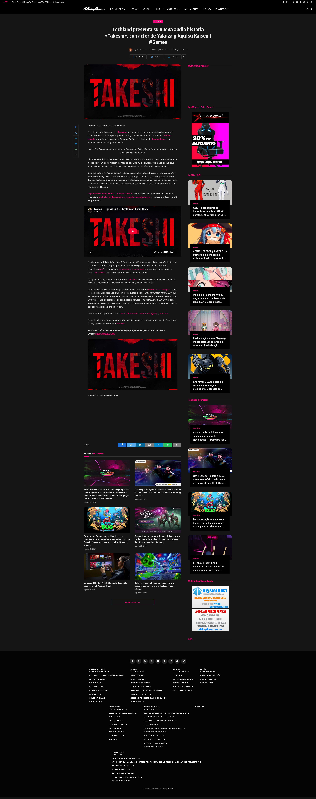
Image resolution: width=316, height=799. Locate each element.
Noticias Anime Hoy (99, 671)
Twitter (142, 313)
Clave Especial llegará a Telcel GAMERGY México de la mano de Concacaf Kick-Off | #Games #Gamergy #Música (158, 492)
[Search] (311, 9)
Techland (132, 279)
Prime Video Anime (98, 690)
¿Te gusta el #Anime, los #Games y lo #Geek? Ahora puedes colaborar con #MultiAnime (156, 762)
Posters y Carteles (154, 736)
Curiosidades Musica (183, 679)
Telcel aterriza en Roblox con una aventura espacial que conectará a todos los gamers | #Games (154, 586)
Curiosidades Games (141, 687)
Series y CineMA (191, 8)
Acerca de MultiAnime (123, 766)
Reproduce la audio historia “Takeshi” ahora (110, 193)
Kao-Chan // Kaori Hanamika (126, 758)
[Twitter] (76, 133)
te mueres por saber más (131, 269)
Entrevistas (115, 728)
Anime (195, 203)
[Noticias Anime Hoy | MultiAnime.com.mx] (94, 9)
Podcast (208, 8)
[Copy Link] (76, 155)
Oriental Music (180, 683)
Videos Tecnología (153, 747)
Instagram (152, 313)
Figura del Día (116, 721)
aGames (158, 21)
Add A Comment (132, 602)
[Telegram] (76, 144)
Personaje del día (118, 724)
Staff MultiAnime (121, 781)
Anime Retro (95, 702)
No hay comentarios (180, 50)
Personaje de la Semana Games (146, 690)
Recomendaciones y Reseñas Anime (106, 675)
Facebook (133, 313)
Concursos (114, 717)
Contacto (117, 754)
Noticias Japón (208, 671)
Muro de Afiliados (121, 769)
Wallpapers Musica (182, 690)
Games (133, 8)
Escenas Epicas (116, 736)
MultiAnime (221, 8)
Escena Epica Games (141, 694)
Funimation (95, 694)
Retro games (137, 702)
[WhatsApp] (76, 149)
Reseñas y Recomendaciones (123, 713)
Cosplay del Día (116, 732)
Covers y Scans (97, 698)
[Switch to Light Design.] (307, 9)
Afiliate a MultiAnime (123, 773)
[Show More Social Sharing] (183, 56)
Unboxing (113, 739)
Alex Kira (139, 50)
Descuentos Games (140, 683)
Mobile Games (138, 675)
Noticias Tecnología (154, 739)
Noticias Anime (117, 8)
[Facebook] (76, 127)
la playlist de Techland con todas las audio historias (124, 197)
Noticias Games (139, 671)
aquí (101, 269)
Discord (123, 313)
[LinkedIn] (76, 138)
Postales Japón (208, 679)
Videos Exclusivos (118, 709)
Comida (196, 559)
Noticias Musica (181, 671)
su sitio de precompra (158, 289)
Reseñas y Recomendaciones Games (149, 698)
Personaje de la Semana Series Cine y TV (164, 728)
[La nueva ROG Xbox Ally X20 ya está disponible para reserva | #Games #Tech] (107, 566)
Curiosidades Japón (210, 675)
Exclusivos (172, 8)
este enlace (99, 272)
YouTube (164, 313)
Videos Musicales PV (183, 687)
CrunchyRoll (96, 683)
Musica (146, 8)
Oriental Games (139, 679)
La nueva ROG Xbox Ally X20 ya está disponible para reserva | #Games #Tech (105, 585)
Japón (158, 8)
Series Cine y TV (152, 709)
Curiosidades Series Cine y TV (159, 717)
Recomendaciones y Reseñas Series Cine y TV (166, 713)
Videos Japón (207, 683)
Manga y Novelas (98, 679)
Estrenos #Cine (152, 724)
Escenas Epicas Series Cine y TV (160, 721)
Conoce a (177, 675)
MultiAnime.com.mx (105, 334)
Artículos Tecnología (155, 743)
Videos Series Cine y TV (155, 732)
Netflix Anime (96, 687)
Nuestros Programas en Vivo (127, 777)
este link (120, 323)
